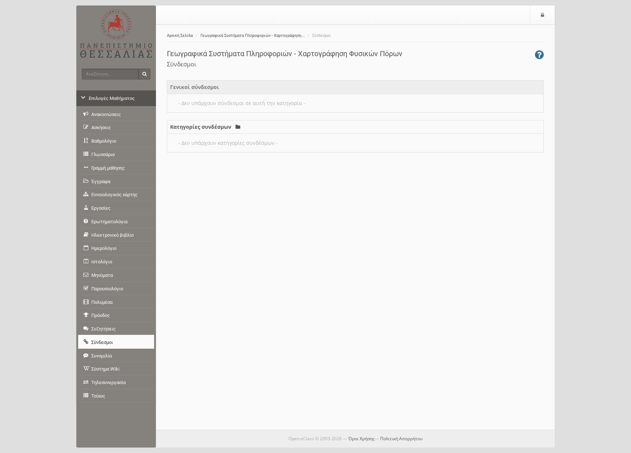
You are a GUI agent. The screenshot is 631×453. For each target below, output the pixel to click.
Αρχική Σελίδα (180, 35)
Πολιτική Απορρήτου (401, 438)
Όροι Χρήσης (361, 438)
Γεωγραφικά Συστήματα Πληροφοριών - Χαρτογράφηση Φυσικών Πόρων (284, 53)
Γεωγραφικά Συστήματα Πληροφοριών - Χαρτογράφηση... (252, 35)
